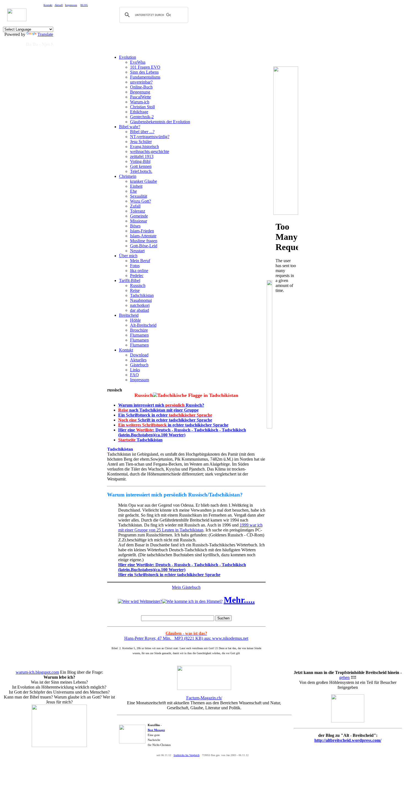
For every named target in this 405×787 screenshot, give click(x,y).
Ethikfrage (139, 111)
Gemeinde (139, 216)
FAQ (134, 374)
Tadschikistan (142, 295)
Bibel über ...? (142, 131)
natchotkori (140, 305)
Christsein (127, 176)
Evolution (127, 57)
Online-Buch (141, 87)
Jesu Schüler (141, 141)
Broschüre (139, 330)
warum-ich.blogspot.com (37, 672)
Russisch (137, 285)
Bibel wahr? (129, 126)
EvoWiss (137, 62)
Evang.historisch (144, 146)
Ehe (133, 191)
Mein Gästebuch (186, 587)
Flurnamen (139, 335)
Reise (135, 290)
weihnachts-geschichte (149, 151)
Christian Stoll (142, 106)
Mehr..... (239, 600)
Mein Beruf (140, 260)
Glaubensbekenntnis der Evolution (160, 121)
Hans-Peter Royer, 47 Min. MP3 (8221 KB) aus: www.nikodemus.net (186, 636)
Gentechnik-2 (142, 116)
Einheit (136, 186)
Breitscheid (129, 315)
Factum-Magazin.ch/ (204, 697)
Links (135, 369)
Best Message (156, 730)
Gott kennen (141, 166)
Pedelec (137, 275)
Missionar (138, 221)
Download (139, 355)
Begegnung (140, 92)
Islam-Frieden (142, 231)
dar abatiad (139, 310)
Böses (135, 226)
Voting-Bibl (140, 161)
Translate (45, 34)
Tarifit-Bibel (129, 280)
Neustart (137, 250)
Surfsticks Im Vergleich (186, 755)
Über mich (128, 255)
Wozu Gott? (140, 201)
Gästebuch (139, 364)
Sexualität (138, 196)
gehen (344, 677)
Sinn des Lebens (144, 72)
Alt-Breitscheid (143, 325)
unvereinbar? (141, 82)
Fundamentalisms (145, 77)
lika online (139, 270)
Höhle (135, 320)
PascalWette (140, 97)
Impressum (139, 379)
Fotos (135, 265)
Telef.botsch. (141, 171)
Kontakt (126, 350)
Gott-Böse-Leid (143, 245)
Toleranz (137, 211)
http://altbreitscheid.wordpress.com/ (347, 740)
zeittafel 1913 (141, 156)
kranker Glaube (143, 181)
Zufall (135, 206)
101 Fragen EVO (145, 67)
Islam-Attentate (143, 235)
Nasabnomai (141, 300)
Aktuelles (138, 360)
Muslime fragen (143, 240)
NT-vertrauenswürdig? (149, 136)
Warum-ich (139, 102)
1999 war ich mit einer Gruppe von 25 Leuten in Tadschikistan (190, 527)
